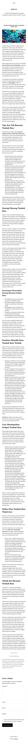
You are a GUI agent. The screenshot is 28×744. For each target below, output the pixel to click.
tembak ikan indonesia (12, 664)
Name (4, 702)
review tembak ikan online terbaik (16, 661)
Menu (14, 3)
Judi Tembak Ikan (14, 656)
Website (4, 714)
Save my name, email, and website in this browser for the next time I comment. (14, 720)
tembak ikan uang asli (7, 667)
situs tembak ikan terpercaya (9, 662)
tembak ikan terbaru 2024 (16, 666)
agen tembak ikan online (8, 659)
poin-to (14, 9)
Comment (5, 686)
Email (4, 708)
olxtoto (16, 739)
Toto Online (12, 82)
